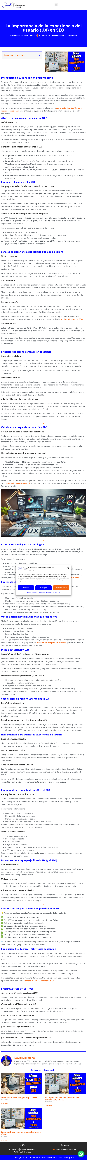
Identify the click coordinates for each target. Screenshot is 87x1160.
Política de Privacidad (45, 592)
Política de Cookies (32, 592)
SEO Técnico (59, 35)
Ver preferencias (61, 588)
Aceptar (26, 588)
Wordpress (72, 35)
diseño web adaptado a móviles (51, 642)
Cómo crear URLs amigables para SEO (19, 1097)
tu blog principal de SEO (71, 319)
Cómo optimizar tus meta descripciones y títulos (21, 1133)
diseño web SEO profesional (17, 483)
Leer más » (4, 1103)
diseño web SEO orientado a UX (39, 980)
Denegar (43, 588)
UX (66, 35)
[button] (68, 569)
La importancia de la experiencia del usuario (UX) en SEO (62, 1098)
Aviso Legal (56, 592)
